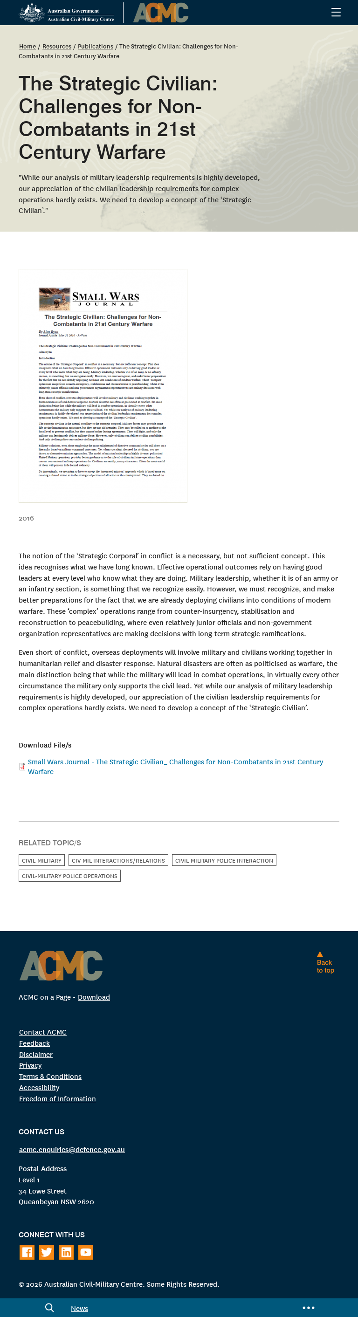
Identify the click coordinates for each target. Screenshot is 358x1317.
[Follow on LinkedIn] (66, 1252)
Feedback (34, 1043)
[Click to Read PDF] (179, 386)
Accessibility (39, 1087)
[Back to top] (327, 962)
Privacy (30, 1065)
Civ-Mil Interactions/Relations (118, 860)
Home (27, 45)
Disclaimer (36, 1054)
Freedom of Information (57, 1098)
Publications (95, 45)
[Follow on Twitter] (46, 1252)
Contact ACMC (43, 1031)
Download (94, 996)
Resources (56, 45)
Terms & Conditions (50, 1076)
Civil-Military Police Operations (69, 875)
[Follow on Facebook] (27, 1252)
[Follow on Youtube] (85, 1252)
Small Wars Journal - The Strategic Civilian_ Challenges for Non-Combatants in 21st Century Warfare (175, 765)
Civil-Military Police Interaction (224, 860)
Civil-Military (42, 860)
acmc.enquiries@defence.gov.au (72, 1148)
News (79, 1308)
